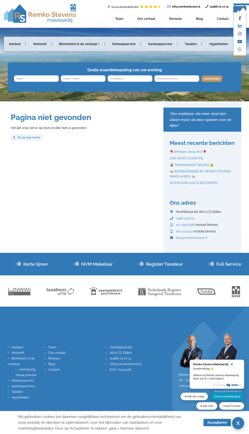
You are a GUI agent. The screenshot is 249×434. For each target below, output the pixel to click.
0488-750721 (185, 218)
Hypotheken (218, 44)
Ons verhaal (146, 19)
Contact (223, 19)
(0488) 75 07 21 (219, 6)
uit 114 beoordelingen (125, 6)
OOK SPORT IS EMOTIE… (187, 158)
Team (119, 19)
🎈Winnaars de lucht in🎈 (188, 152)
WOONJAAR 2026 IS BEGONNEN (193, 183)
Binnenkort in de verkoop (78, 44)
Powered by (219, 385)
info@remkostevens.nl (185, 6)
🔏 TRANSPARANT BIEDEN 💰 (192, 165)
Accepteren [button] (217, 422)
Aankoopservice (160, 44)
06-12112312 (184, 231)
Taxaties (191, 44)
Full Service (228, 264)
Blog (199, 19)
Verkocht (40, 44)
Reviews (175, 19)
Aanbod (15, 44)
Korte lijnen (35, 264)
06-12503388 (185, 225)
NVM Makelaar (97, 264)
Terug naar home (28, 137)
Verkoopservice (124, 44)
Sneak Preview (231, 406)
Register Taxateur (164, 264)
